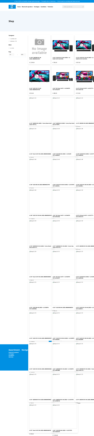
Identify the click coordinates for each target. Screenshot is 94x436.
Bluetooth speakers (27, 6)
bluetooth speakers (14, 352)
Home (19, 6)
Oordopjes (36, 6)
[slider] (9, 56)
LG (12, 48)
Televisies (50, 6)
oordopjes (11, 354)
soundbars (13, 38)
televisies (13, 41)
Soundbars (43, 6)
